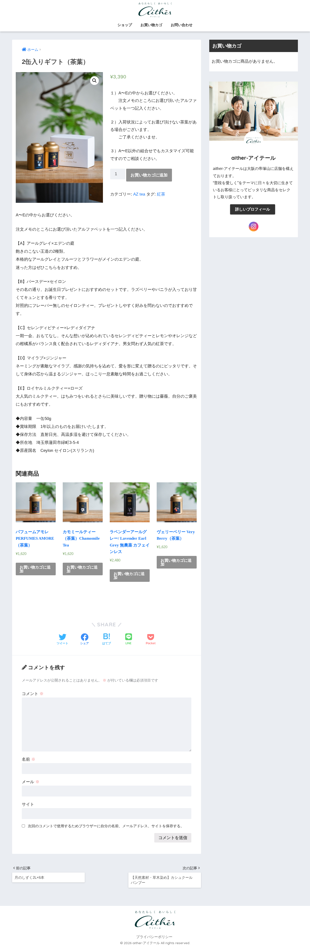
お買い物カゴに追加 (149, 175)
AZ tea (139, 194)
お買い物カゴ (151, 25)
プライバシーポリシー (154, 937)
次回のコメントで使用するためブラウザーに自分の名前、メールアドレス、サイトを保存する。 (106, 826)
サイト (28, 804)
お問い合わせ (182, 25)
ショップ (124, 25)
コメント (33, 693)
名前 (28, 759)
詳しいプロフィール (252, 209)
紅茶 (161, 194)
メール (30, 782)
